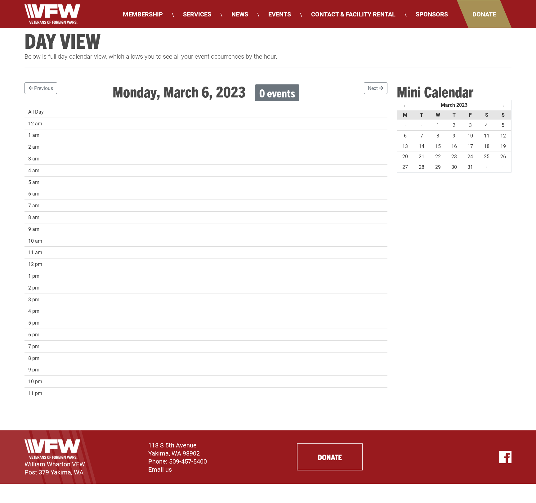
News (239, 14)
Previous (43, 88)
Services (197, 14)
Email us (160, 469)
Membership (143, 14)
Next (373, 88)
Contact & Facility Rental (353, 14)
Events (279, 14)
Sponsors (432, 14)
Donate (484, 14)
